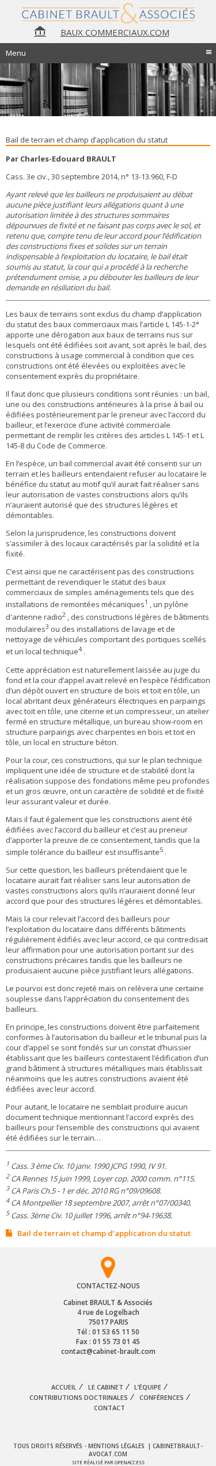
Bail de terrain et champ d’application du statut (104, 1233)
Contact (109, 1408)
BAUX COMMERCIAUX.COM (114, 32)
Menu (109, 51)
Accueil (64, 1387)
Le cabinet (105, 1387)
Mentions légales (117, 1446)
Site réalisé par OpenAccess (108, 1462)
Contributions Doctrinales (78, 1398)
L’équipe (147, 1387)
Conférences (161, 1398)
